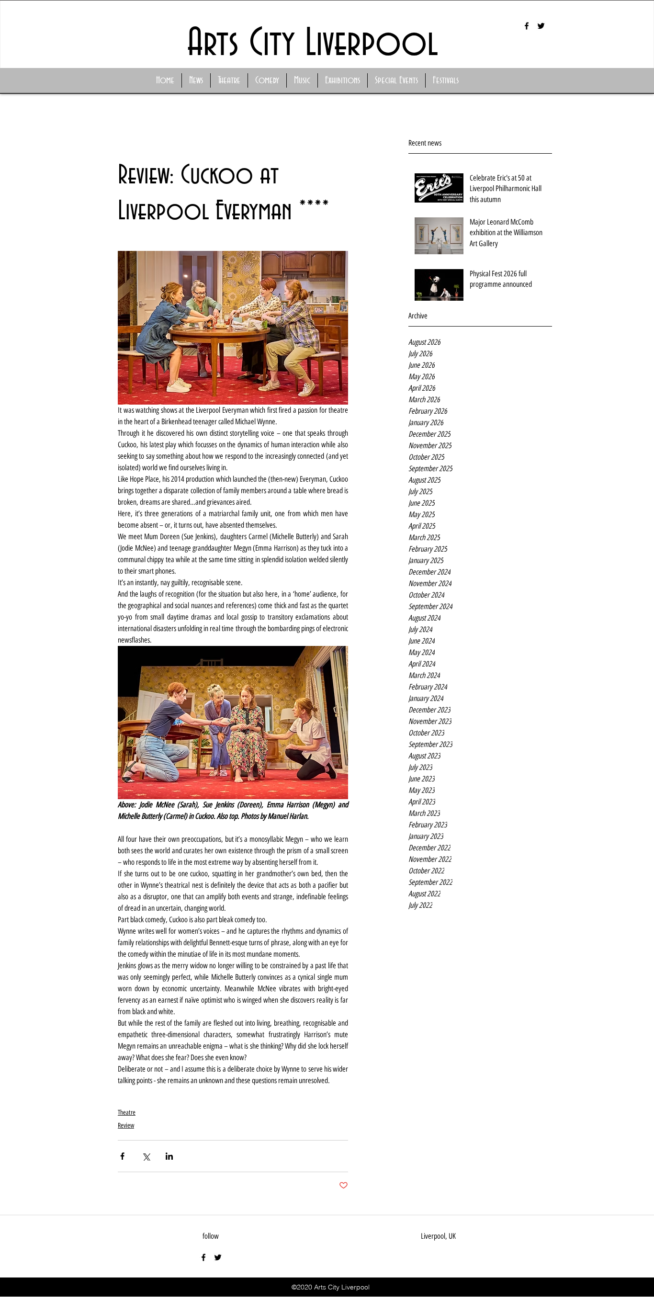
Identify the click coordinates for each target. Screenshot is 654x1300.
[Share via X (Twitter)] (145, 1156)
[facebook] (526, 26)
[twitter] (541, 26)
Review (126, 1125)
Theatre (126, 1112)
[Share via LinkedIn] (169, 1156)
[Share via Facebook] (122, 1156)
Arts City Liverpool (312, 44)
